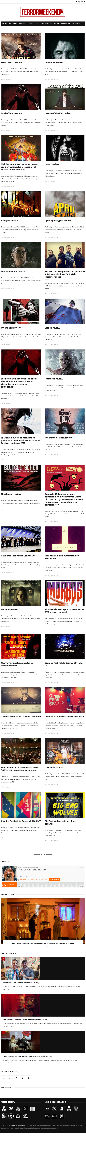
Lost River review (54, 767)
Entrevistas (46, 23)
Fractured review (54, 379)
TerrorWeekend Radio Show (67, 23)
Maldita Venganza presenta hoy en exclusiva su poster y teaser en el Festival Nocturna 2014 (19, 167)
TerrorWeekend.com (18, 1125)
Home (4, 23)
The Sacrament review (13, 271)
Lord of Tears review (11, 113)
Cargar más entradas (43, 855)
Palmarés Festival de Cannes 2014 (19, 556)
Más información (6, 79)
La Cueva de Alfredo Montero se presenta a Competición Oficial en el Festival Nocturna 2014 (20, 440)
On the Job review (11, 328)
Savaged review (9, 221)
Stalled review (52, 328)
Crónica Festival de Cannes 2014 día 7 (21, 821)
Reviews (23, 23)
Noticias (13, 23)
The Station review (11, 494)
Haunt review (52, 164)
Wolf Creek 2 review (11, 62)
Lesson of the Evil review (58, 113)
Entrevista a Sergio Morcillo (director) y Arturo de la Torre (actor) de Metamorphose (65, 274)
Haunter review (9, 609)
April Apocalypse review (58, 221)
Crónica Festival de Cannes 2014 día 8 (64, 717)
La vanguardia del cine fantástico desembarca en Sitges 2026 (28, 1056)
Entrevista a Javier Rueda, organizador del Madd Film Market (43, 943)
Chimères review (54, 62)
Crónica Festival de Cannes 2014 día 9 (21, 717)
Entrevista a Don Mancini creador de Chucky (21, 982)
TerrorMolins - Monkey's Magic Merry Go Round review (25, 1019)
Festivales (34, 23)
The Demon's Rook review (58, 438)
